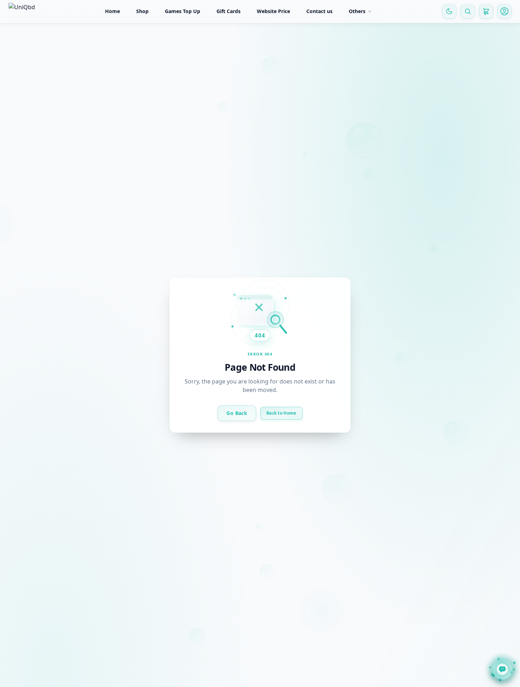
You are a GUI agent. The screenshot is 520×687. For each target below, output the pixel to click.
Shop (142, 11)
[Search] (468, 11)
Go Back (236, 412)
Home (112, 11)
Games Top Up (182, 11)
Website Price (273, 11)
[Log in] (504, 11)
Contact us (319, 11)
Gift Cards (228, 11)
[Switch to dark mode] (449, 11)
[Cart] (486, 11)
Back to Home (281, 413)
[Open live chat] (502, 668)
